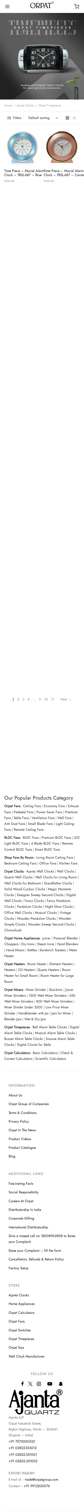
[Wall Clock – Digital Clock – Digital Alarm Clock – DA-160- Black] (62, 342)
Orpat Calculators (21, 1312)
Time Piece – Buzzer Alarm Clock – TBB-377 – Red (24, 552)
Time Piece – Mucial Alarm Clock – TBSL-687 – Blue (24, 172)
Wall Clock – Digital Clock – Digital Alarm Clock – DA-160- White (24, 431)
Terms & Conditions (22, 1112)
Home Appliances (21, 1303)
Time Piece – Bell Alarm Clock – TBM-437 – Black (63, 552)
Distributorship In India (25, 1209)
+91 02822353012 (23, 1447)
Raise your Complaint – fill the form (35, 1250)
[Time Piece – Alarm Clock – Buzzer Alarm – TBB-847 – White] (62, 465)
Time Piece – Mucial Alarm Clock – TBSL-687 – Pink (24, 306)
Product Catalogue (22, 1147)
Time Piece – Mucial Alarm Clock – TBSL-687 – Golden (25, 244)
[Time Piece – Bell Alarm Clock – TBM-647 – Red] (22, 588)
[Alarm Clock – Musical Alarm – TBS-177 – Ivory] (22, 465)
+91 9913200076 (37, 1485)
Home (8, 105)
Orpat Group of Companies (29, 1103)
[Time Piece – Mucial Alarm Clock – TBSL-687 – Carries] (62, 147)
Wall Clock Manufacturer (27, 1356)
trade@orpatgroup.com (41, 1479)
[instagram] (39, 1384)
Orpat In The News (22, 1130)
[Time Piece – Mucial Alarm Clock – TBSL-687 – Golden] (22, 219)
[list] (74, 118)
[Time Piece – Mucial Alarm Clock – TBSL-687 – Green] (62, 219)
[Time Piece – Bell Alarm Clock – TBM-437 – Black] (62, 527)
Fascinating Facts (21, 1183)
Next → (66, 699)
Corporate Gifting (21, 1218)
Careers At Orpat (21, 1201)
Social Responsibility (23, 1192)
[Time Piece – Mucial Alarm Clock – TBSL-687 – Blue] (22, 147)
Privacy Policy (19, 1121)
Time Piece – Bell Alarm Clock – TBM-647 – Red (22, 614)
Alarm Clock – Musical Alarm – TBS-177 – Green (63, 429)
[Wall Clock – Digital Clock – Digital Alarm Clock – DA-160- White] (22, 404)
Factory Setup (18, 1268)
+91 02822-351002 (23, 1461)
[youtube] (49, 1384)
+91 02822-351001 (23, 1454)
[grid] (67, 118)
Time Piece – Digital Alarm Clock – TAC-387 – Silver (24, 368)
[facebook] (22, 1384)
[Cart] (76, 6)
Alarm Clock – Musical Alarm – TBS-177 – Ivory (22, 490)
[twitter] (30, 1386)
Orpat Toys (16, 1347)
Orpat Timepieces (21, 1338)
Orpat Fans (17, 1321)
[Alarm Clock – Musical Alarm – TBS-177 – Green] (62, 404)
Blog (12, 1156)
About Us (15, 1095)
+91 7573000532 (22, 1441)
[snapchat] (60, 1384)
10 (46, 699)
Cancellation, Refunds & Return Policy (36, 1259)
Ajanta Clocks (25, 105)
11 (52, 699)
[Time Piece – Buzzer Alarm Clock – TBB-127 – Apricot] (62, 588)
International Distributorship (28, 1227)
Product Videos (20, 1138)
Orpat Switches (20, 1330)
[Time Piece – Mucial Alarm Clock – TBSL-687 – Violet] (62, 281)
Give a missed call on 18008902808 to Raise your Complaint (42, 1238)
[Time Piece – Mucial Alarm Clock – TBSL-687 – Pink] (22, 281)
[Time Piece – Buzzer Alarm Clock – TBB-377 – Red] (22, 527)
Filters (17, 117)
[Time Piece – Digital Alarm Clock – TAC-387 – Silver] (22, 342)
